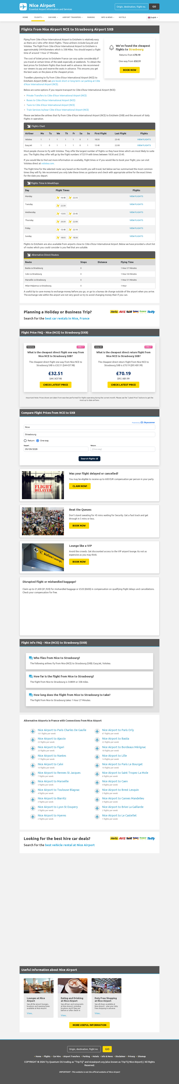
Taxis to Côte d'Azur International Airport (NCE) (51, 105)
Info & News (106, 17)
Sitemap (142, 1056)
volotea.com (47, 163)
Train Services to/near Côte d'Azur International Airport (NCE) (58, 110)
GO (154, 6)
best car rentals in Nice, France (67, 318)
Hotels (122, 17)
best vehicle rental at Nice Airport (70, 845)
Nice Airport (50, 7)
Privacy (131, 1056)
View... (30, 1013)
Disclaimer (120, 1056)
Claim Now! (80, 486)
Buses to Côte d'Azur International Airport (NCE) (51, 100)
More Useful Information (89, 1025)
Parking (91, 17)
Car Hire (52, 17)
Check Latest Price (55, 384)
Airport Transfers (72, 17)
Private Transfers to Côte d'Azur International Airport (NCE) (57, 95)
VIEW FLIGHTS (144, 139)
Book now (129, 70)
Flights (38, 17)
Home (25, 17)
